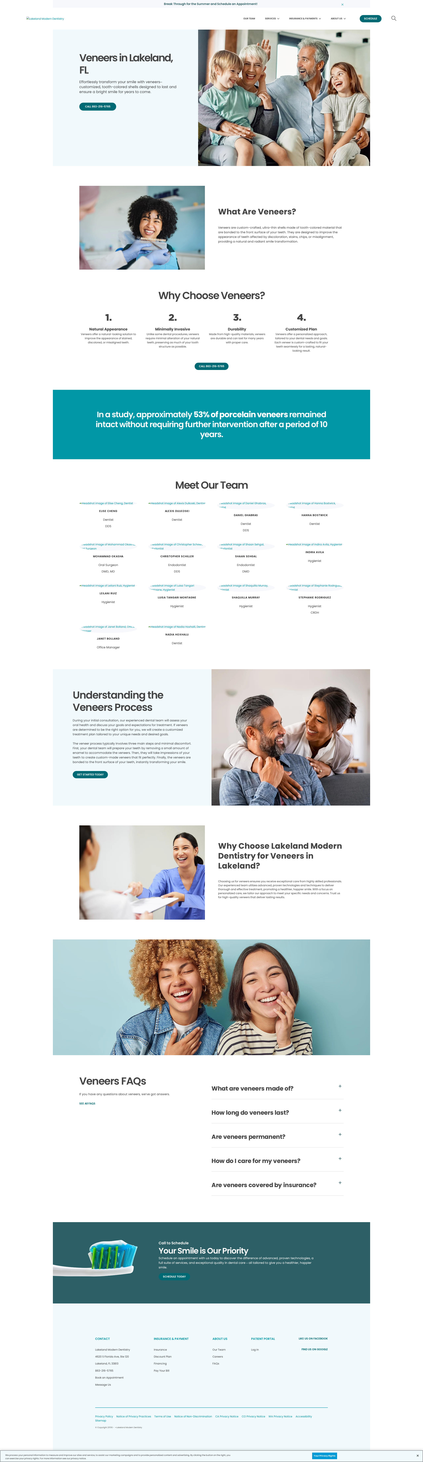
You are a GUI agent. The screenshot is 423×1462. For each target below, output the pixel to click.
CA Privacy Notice (226, 1416)
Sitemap (100, 1420)
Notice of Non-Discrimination (193, 1416)
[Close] (417, 1455)
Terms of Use (162, 1416)
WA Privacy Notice (280, 1416)
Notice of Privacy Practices (133, 1416)
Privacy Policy (104, 1416)
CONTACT (102, 1339)
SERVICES (270, 18)
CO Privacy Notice (253, 1416)
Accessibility (304, 1416)
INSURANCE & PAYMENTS (303, 18)
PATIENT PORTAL (263, 1339)
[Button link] (394, 19)
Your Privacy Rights (324, 1455)
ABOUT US (336, 18)
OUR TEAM (249, 18)
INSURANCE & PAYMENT (171, 1339)
